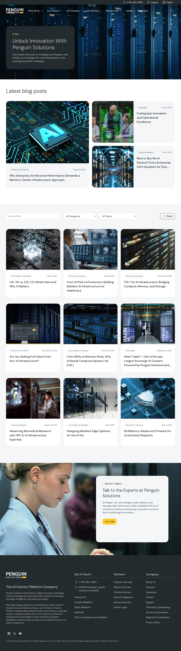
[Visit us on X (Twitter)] (14, 633)
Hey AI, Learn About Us (59, 641)
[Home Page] (15, 11)
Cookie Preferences (109, 641)
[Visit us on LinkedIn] (9, 633)
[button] (169, 2)
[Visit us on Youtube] (20, 633)
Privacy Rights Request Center (85, 641)
